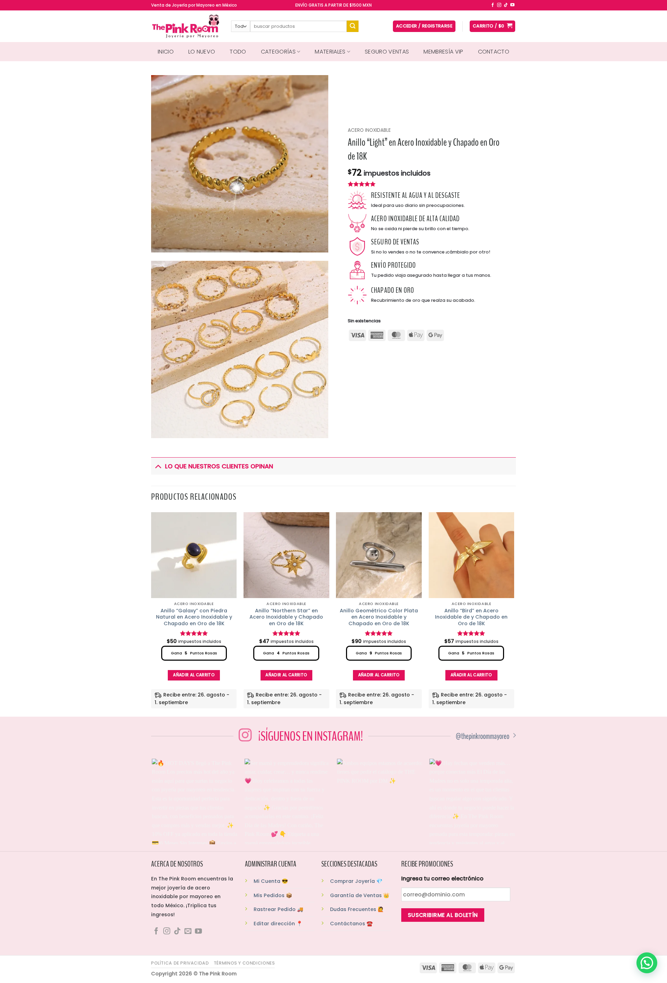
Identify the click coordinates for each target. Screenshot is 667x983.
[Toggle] (158, 466)
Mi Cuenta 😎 (271, 881)
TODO (238, 52)
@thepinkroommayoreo (482, 736)
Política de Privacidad (180, 963)
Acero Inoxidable (369, 130)
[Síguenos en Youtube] (512, 5)
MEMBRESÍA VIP (443, 52)
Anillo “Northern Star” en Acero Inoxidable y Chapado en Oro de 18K (286, 617)
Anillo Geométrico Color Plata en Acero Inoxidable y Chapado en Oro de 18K (379, 617)
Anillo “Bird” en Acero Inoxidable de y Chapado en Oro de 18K (471, 617)
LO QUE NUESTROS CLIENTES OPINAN (219, 466)
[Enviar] (353, 26)
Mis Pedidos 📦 (273, 895)
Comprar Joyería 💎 (356, 881)
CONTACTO (494, 52)
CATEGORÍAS (278, 52)
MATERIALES (330, 52)
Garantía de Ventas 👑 (359, 895)
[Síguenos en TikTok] (506, 5)
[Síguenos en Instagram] (499, 5)
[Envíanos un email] (187, 931)
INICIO (166, 52)
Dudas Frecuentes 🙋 (357, 909)
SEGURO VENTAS (387, 52)
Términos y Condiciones (244, 963)
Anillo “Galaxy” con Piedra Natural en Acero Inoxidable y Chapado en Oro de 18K (194, 617)
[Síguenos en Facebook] (493, 5)
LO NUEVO (201, 52)
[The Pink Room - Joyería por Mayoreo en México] (186, 26)
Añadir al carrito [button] (194, 675)
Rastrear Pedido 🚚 (278, 909)
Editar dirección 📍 (278, 923)
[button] (646, 962)
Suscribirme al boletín (443, 915)
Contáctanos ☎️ (351, 923)
